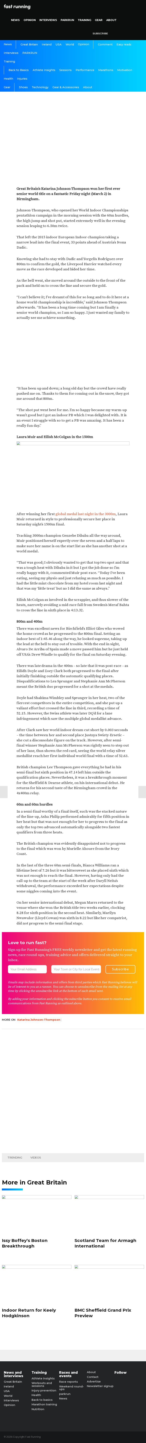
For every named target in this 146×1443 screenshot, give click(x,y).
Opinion (30, 20)
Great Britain (29, 44)
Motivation (124, 70)
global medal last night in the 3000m (86, 514)
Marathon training (44, 1404)
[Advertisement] (73, 353)
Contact (92, 1377)
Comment (105, 44)
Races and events (68, 1374)
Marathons (105, 70)
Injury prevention (44, 1390)
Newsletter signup (100, 1386)
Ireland (47, 44)
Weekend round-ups (71, 1388)
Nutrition (38, 1409)
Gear (98, 20)
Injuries (22, 78)
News (15, 20)
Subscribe (100, 33)
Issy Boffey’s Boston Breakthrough (25, 1243)
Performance (85, 70)
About (111, 20)
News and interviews (13, 1374)
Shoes (23, 87)
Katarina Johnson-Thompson (38, 1019)
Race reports (68, 1381)
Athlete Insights (44, 70)
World (70, 44)
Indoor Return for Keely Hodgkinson (29, 1312)
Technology (40, 87)
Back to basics (42, 1400)
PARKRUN (67, 20)
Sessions (65, 70)
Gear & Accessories (65, 87)
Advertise (94, 1381)
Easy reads (124, 44)
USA (59, 44)
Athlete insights (43, 1378)
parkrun (65, 1394)
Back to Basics (19, 70)
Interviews (48, 20)
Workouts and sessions (42, 1384)
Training (84, 20)
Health (8, 78)
